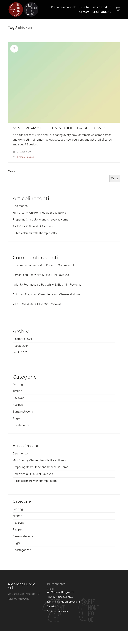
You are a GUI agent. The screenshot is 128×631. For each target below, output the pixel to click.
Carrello (51, 606)
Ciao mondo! (20, 206)
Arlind (16, 294)
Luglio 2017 (20, 352)
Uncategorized (22, 425)
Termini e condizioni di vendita (63, 601)
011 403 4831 (58, 584)
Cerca (11, 171)
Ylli (14, 304)
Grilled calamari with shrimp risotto (35, 233)
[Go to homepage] (23, 9)
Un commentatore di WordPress (33, 265)
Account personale (57, 611)
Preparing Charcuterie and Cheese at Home (40, 219)
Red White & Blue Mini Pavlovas (33, 226)
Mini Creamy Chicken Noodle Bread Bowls (59, 128)
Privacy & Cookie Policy (60, 597)
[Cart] (118, 9)
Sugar (16, 418)
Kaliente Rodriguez (24, 284)
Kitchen (21, 157)
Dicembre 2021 (22, 339)
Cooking (18, 384)
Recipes (30, 157)
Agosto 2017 (20, 345)
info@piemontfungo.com (60, 592)
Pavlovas (18, 398)
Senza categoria (23, 411)
